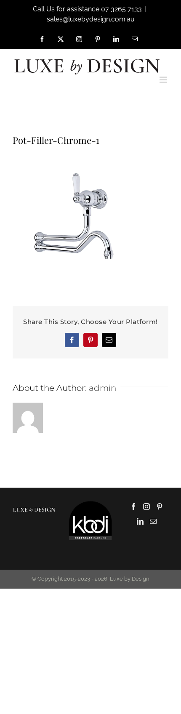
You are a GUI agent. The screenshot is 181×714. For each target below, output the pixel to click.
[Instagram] (146, 506)
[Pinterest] (159, 506)
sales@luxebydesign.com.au (91, 19)
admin (102, 388)
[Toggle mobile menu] (164, 79)
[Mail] (153, 521)
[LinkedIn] (140, 521)
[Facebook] (133, 506)
